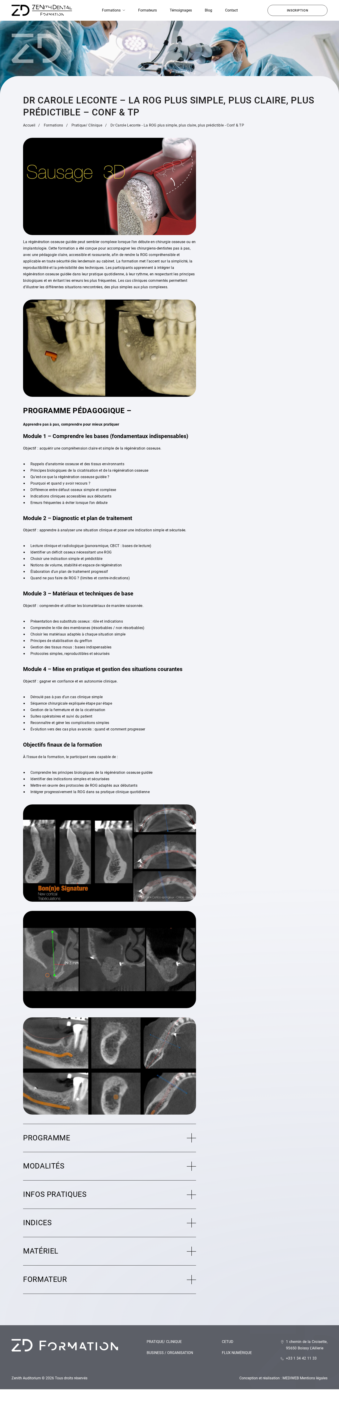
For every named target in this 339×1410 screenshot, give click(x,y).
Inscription (297, 10)
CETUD (227, 1341)
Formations (111, 10)
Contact (231, 10)
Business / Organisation (170, 1353)
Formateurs (147, 10)
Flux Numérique (237, 1353)
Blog (208, 10)
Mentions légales (313, 1378)
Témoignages (181, 10)
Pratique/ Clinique (164, 1341)
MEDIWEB (290, 1378)
